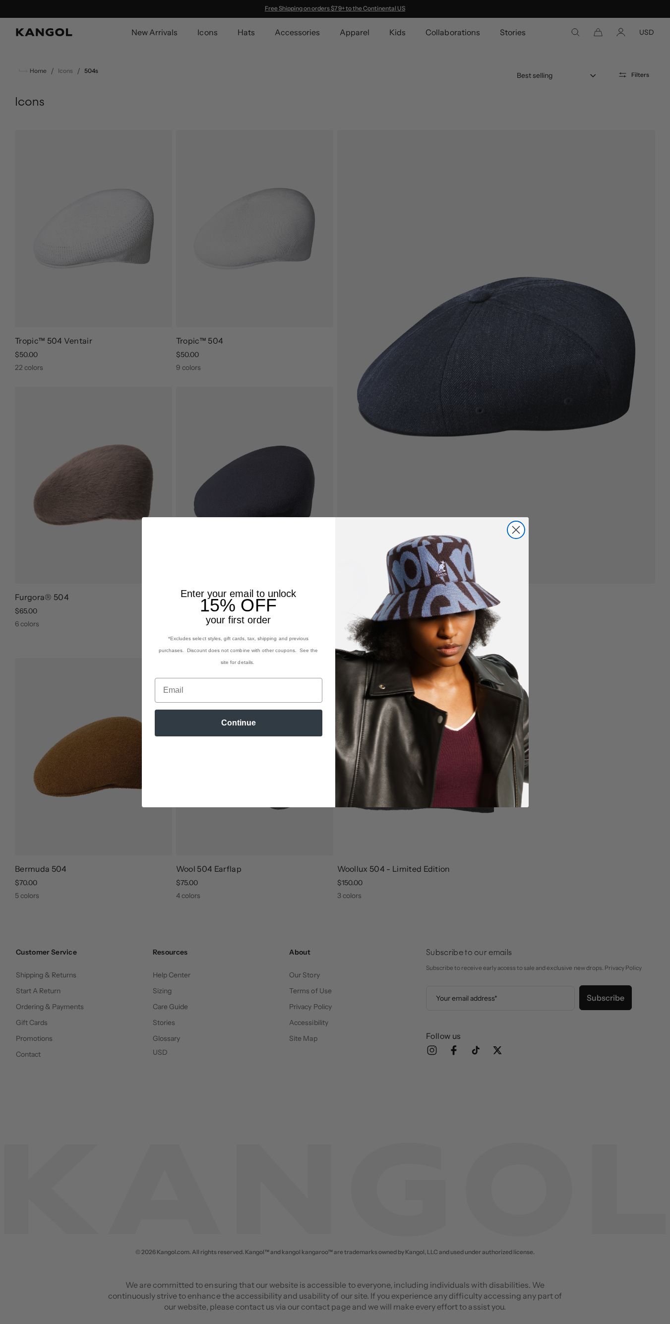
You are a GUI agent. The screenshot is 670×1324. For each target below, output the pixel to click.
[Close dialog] (516, 530)
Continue (238, 723)
